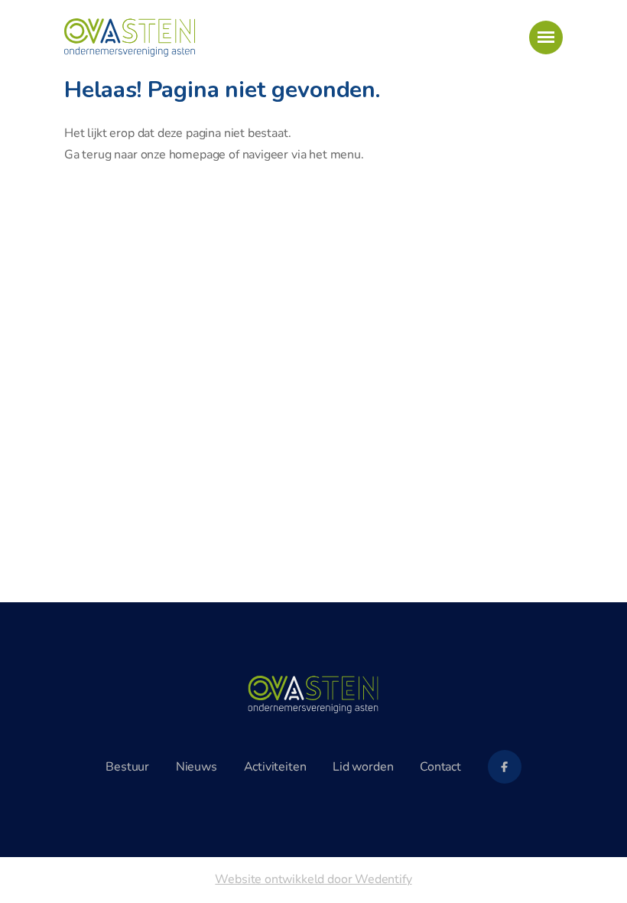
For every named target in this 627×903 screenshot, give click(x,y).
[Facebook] (504, 767)
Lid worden (363, 766)
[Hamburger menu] (546, 37)
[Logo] (313, 695)
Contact (440, 766)
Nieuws (196, 766)
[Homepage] (129, 37)
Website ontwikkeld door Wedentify (313, 879)
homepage (197, 154)
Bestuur (127, 766)
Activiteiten (275, 766)
